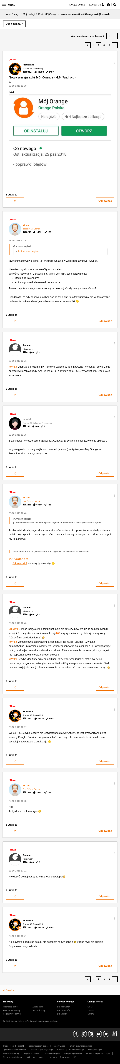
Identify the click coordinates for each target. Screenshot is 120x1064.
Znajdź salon (37, 1007)
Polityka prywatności (73, 1053)
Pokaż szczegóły (28, 251)
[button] (114, 62)
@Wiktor (13, 366)
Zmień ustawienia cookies (81, 1046)
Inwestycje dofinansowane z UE (62, 1057)
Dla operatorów (63, 1007)
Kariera (91, 1014)
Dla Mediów (62, 1014)
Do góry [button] (10, 990)
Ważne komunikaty (11, 1053)
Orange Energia (95, 1050)
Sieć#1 (21, 1046)
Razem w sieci (59, 1046)
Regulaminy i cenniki (12, 1014)
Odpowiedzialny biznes (38, 1046)
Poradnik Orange (76, 1050)
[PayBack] (109, 36)
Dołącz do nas (77, 4)
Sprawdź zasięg (39, 1010)
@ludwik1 (14, 629)
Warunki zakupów (52, 1053)
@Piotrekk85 (19, 563)
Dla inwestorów (63, 1010)
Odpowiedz (105, 200)
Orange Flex (8, 1046)
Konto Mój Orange (47, 14)
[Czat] (115, 36)
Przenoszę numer (10, 1007)
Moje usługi (29, 14)
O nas (90, 1007)
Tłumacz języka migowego (41, 1050)
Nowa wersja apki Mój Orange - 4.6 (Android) (42, 77)
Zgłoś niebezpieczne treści (14, 1050)
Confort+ (61, 1050)
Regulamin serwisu (32, 1053)
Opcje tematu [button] (13, 23)
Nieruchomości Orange (13, 1057)
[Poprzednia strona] (88, 45)
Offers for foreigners (35, 1057)
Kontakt (91, 1010)
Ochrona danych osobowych (98, 1053)
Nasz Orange (12, 14)
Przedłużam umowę (11, 1010)
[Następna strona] (115, 45)
